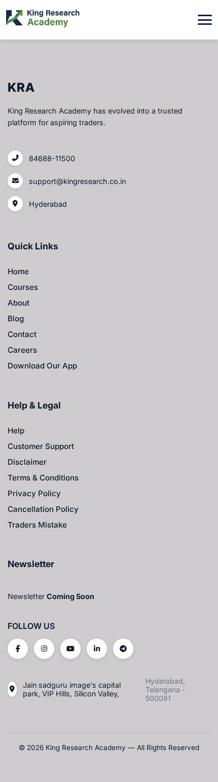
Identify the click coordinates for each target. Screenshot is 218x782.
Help (16, 430)
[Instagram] (44, 649)
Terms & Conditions (43, 477)
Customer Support (41, 446)
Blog (16, 318)
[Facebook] (18, 649)
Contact (22, 334)
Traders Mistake (37, 525)
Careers (22, 350)
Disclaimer (27, 462)
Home (18, 271)
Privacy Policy (34, 493)
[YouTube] (70, 649)
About (18, 303)
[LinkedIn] (97, 649)
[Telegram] (123, 649)
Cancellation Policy (43, 509)
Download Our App (42, 365)
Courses (23, 287)
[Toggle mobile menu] (205, 20)
